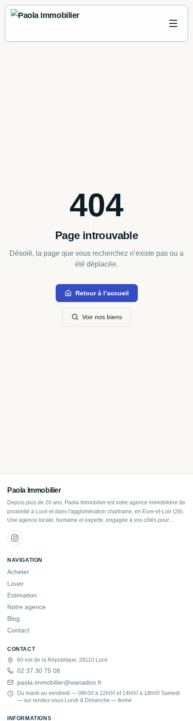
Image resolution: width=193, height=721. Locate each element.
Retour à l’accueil (102, 293)
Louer (15, 583)
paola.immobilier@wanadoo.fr (59, 682)
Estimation (22, 595)
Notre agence (26, 606)
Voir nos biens (102, 316)
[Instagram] (14, 538)
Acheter (18, 571)
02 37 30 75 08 (38, 670)
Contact (18, 630)
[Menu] (173, 23)
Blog (13, 618)
